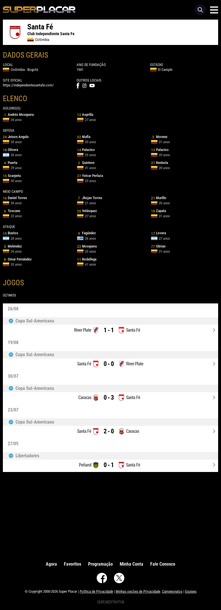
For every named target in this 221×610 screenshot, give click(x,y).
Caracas (84, 397)
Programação (100, 564)
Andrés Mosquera (19, 114)
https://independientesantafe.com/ (28, 85)
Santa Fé (133, 330)
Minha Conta (131, 564)
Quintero (86, 162)
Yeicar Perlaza (90, 175)
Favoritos (72, 564)
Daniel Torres (15, 198)
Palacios (86, 150)
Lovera (158, 233)
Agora (51, 564)
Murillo (158, 198)
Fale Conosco (162, 564)
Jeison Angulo (16, 137)
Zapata (158, 211)
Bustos (10, 233)
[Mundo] (110, 321)
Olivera (10, 150)
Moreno (159, 137)
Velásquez (87, 211)
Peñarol (85, 465)
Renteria (159, 162)
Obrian (158, 246)
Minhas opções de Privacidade (138, 591)
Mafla (83, 137)
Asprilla (85, 114)
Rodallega (86, 259)
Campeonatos (172, 591)
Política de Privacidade (96, 591)
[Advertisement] (110, 515)
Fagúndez (87, 233)
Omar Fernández (18, 259)
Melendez (13, 246)
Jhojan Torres (90, 198)
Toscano (12, 211)
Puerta (10, 162)
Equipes (191, 591)
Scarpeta (12, 175)
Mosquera (87, 246)
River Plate (82, 330)
